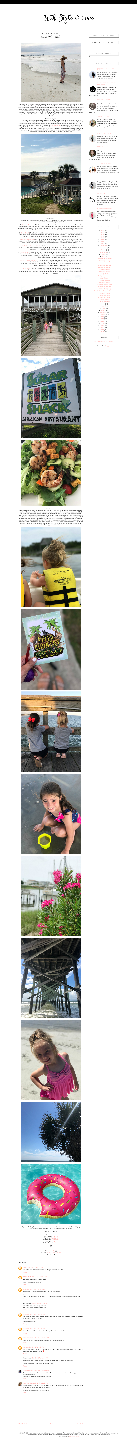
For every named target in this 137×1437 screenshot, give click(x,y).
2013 (102, 323)
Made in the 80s (104, 295)
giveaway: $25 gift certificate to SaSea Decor (107, 100)
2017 (102, 243)
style (36, 2)
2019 (102, 239)
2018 (102, 241)
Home (51, 1423)
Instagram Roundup (105, 193)
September (103, 252)
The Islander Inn (56, 125)
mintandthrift (27, 1276)
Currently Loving (104, 163)
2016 (102, 317)
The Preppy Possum (104, 208)
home (15, 2)
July (103, 256)
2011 (102, 327)
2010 (102, 330)
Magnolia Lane (104, 278)
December (103, 245)
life (69, 2)
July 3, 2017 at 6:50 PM (36, 1347)
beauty (59, 2)
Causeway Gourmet (27, 239)
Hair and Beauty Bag (104, 289)
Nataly (25, 1267)
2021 (102, 235)
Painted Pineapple (104, 269)
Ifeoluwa (25, 1347)
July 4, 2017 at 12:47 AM (41, 1370)
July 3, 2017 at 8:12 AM (35, 1267)
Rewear (104, 263)
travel (47, 2)
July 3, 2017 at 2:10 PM (37, 1328)
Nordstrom (55, 1239)
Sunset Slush (26, 268)
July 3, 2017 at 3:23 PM (41, 1338)
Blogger (107, 346)
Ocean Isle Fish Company (28, 260)
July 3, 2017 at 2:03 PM (37, 1314)
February (103, 312)
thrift (80, 2)
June (103, 304)
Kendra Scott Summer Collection (104, 291)
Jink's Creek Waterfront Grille (31, 246)
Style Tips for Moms (105, 179)
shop (104, 2)
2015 (102, 319)
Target (54, 1241)
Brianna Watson (28, 1338)
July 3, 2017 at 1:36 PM (39, 1303)
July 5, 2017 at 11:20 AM (40, 1383)
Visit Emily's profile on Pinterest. (104, 341)
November (103, 248)
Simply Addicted (105, 280)
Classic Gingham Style (104, 284)
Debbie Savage (28, 1370)
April (103, 308)
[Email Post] (56, 1250)
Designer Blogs (74, 1436)
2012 (102, 325)
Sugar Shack (25, 233)
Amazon (53, 1235)
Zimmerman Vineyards (104, 258)
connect (92, 2)
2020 (102, 237)
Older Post (22, 1423)
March (103, 310)
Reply (25, 1272)
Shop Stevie (104, 273)
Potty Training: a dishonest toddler (104, 147)
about (25, 2)
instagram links (118, 2)
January (103, 314)
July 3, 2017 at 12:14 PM (37, 1289)
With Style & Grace (68, 18)
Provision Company (28, 225)
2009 (102, 332)
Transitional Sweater (104, 267)
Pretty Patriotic (104, 299)
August (103, 254)
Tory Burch (54, 1238)
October (103, 250)
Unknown (26, 1289)
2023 (102, 230)
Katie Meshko (27, 1383)
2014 (102, 321)
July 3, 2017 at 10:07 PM (40, 1358)
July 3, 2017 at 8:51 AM (39, 1276)
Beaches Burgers (25, 252)
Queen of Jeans (103, 116)
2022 (102, 232)
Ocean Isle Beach (104, 301)
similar (56, 1236)
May (103, 306)
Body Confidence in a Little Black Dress (105, 132)
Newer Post (79, 1423)
